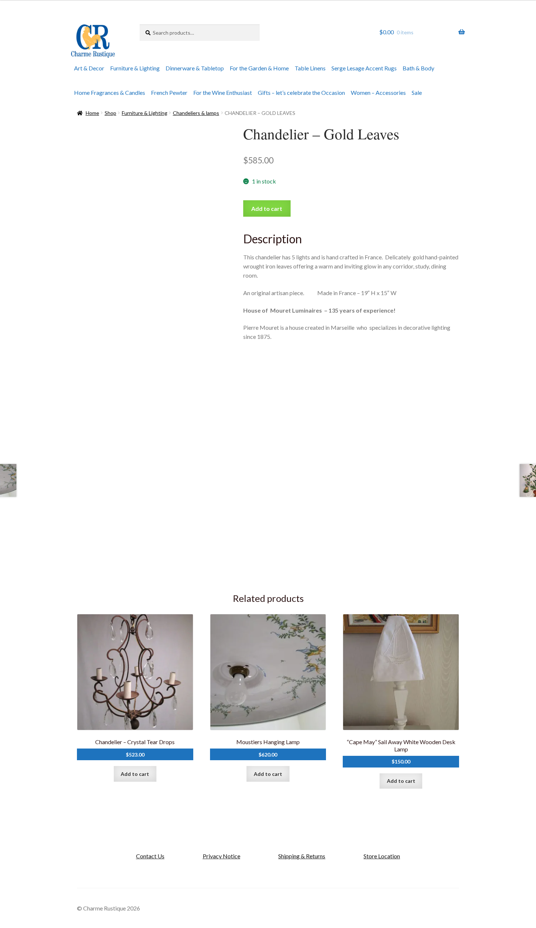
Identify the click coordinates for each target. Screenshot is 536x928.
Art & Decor (89, 68)
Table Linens (310, 68)
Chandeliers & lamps (196, 113)
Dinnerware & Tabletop (195, 68)
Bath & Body (418, 68)
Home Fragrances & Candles (109, 92)
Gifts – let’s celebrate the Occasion (301, 92)
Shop (110, 113)
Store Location (382, 855)
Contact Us (150, 855)
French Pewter (169, 92)
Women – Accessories (378, 92)
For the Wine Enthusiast (222, 92)
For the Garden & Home (259, 68)
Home (92, 113)
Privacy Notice (221, 855)
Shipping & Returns (301, 855)
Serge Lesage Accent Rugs (364, 68)
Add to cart (266, 208)
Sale (417, 92)
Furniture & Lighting (135, 68)
